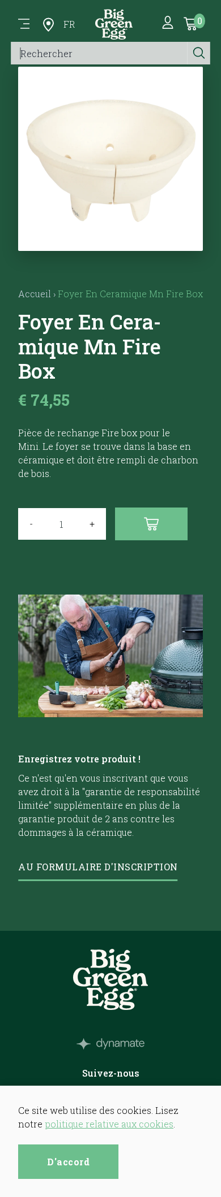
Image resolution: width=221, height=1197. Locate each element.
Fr (69, 24)
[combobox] (99, 53)
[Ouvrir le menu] (23, 24)
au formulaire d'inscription (98, 867)
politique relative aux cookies (109, 1124)
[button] (110, 237)
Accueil (34, 294)
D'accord (68, 1162)
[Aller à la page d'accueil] (114, 24)
